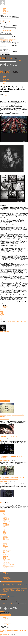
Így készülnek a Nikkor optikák (8, 436)
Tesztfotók (5, 549)
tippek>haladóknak (6, 550)
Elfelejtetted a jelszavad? (5, 21)
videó (4, 553)
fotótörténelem (6, 525)
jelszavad (14, 19)
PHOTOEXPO (6, 577)
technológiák (5, 546)
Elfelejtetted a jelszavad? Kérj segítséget (8, 39)
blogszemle (5, 517)
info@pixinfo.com (8, 613)
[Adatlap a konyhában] (7, 497)
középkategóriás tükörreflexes (9, 566)
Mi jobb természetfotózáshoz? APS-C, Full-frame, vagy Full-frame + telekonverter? (13, 478)
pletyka (4, 540)
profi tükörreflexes (6, 567)
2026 (4, 601)
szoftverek (5, 544)
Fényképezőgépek (6, 11)
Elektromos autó (3, 594)
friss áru (4, 527)
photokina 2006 (6, 539)
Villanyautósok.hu (18, 581)
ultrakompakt (5, 556)
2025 (4, 603)
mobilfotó (5, 307)
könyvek (4, 533)
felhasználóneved (15, 17)
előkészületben (6, 519)
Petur (1, 438)
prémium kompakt (6, 559)
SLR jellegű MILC (6, 563)
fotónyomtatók (6, 524)
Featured (4, 520)
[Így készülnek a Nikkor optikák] (7, 433)
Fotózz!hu (5, 575)
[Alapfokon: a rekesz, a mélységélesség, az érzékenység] (7, 453)
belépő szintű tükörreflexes (8, 564)
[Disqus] (14, 348)
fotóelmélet (5, 523)
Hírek (4, 9)
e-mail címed (14, 25)
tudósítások (5, 552)
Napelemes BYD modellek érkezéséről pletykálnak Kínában (15, 588)
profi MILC (5, 565)
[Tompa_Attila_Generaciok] (12, 171)
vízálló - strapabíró (6, 560)
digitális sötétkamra (6, 518)
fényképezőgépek (6, 521)
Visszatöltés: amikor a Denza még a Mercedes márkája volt (15, 584)
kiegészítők (5, 532)
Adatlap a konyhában (6, 500)
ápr (11, 603)
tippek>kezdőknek (6, 551)
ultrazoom (5, 558)
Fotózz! (4, 13)
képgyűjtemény (6, 530)
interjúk (4, 528)
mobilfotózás (5, 534)
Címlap (4, 8)
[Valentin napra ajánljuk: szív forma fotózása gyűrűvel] (7, 412)
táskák (4, 545)
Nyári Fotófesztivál (6, 578)
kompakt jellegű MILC (7, 562)
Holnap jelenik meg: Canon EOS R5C (15, 323)
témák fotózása (6, 547)
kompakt (4, 557)
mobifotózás (5, 306)
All (3, 513)
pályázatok (5, 83)
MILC (4, 574)
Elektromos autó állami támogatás (7, 596)
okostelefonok (5, 537)
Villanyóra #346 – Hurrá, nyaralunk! (10, 589)
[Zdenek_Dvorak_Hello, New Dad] (12, 201)
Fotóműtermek (6, 579)
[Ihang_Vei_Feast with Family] (14, 141)
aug (18, 601)
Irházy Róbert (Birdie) (4, 95)
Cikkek (4, 10)
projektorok (5, 541)
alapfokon (5, 514)
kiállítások (5, 531)
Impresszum (5, 573)
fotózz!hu (5, 526)
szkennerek (5, 543)
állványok (5, 516)
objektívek (5, 536)
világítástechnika (6, 554)
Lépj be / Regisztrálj (7, 30)
